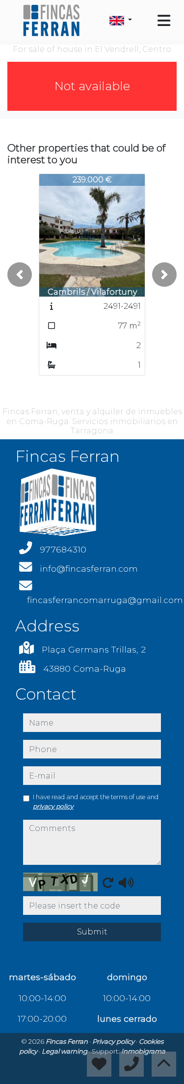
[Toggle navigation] (164, 20)
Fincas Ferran (67, 1041)
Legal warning (65, 1051)
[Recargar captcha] (108, 882)
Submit (92, 931)
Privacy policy (114, 1041)
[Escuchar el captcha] (126, 882)
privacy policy (53, 806)
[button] (19, 274)
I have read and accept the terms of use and (95, 801)
